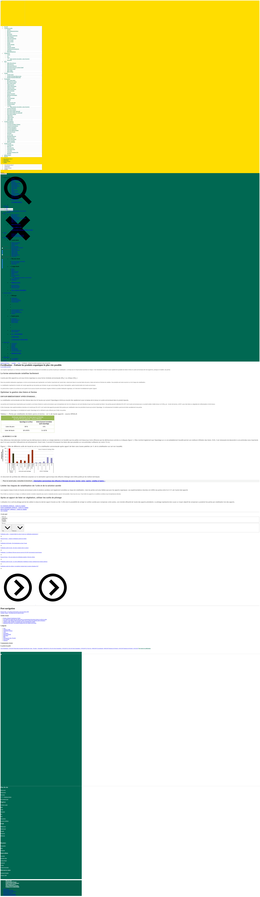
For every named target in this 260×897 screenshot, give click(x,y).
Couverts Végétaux (7, 292)
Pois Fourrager (14, 248)
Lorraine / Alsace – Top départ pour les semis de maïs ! (12, 613)
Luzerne (13, 276)
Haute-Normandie (7, 634)
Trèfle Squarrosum (15, 254)
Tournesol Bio (14, 348)
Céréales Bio (14, 343)
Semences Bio (6, 342)
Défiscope (3, 835)
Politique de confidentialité (12, 886)
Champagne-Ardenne (7, 630)
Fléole (12, 273)
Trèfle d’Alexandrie (15, 250)
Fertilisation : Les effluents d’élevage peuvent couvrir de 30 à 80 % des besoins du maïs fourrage (21, 552)
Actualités (13, 363)
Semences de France (5, 363)
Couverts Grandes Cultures (17, 309)
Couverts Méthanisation (16, 312)
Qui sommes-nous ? (11, 884)
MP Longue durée (15, 287)
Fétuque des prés (15, 271)
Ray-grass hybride (15, 262)
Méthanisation (6, 357)
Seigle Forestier (14, 322)
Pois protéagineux (11, 51)
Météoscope (3, 826)
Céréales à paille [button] (6, 177)
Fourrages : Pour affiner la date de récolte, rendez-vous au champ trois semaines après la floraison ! (24, 620)
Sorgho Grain (14, 233)
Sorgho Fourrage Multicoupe (14, 77)
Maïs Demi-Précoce (15, 217)
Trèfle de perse (14, 252)
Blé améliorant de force (12, 31)
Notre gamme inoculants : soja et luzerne (19, 58)
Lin (6, 208)
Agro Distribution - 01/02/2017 (7, 648)
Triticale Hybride (15, 193)
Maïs (5, 61)
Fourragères (5, 237)
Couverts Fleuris (14, 301)
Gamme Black (4, 860)
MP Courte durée (15, 285)
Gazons (4, 360)
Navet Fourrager (14, 246)
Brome (12, 269)
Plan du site (3, 790)
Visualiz (2, 831)
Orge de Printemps (15, 185)
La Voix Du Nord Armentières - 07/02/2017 (57, 648)
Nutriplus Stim (4, 858)
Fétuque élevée (14, 272)
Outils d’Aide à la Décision (12, 883)
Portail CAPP (4, 875)
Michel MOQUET (14, 509)
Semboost (3, 863)
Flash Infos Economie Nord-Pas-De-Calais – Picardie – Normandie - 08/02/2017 (31, 648)
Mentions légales (7, 797)
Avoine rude (14, 318)
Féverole (13, 195)
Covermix (3, 856)
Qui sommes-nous (4, 799)
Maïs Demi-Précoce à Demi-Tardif (18, 218)
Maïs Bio (13, 347)
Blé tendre (13, 182)
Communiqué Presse (11, 882)
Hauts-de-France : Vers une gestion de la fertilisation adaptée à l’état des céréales (18, 557)
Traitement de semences (13, 49)
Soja (8, 57)
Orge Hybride (14, 184)
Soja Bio (13, 345)
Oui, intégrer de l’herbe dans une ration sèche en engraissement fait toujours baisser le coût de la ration (25, 619)
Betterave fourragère (12, 95)
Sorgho (6, 73)
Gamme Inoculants (5, 867)
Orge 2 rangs (14, 187)
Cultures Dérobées (15, 299)
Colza (7, 207)
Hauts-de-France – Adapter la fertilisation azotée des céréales (13, 538)
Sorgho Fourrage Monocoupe (17, 235)
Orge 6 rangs (14, 188)
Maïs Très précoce (15, 214)
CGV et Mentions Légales (12, 885)
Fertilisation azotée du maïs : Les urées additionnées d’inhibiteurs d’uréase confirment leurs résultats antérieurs (24, 561)
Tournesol (9, 60)
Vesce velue (13, 256)
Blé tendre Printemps (15, 183)
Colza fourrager (14, 243)
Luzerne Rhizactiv (15, 278)
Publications (3, 792)
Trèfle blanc (13, 280)
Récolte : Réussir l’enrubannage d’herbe (11, 618)
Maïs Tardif (13, 220)
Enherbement (14, 298)
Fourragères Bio (14, 349)
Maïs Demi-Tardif (15, 219)
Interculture (5, 635)
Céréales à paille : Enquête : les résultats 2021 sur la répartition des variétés (19, 621)
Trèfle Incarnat (14, 253)
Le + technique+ (14, 358)
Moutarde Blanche (15, 319)
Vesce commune (14, 331)
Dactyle (13, 270)
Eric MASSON (13, 506)
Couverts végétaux (5, 821)
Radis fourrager (14, 321)
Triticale (13, 192)
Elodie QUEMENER (14, 507)
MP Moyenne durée (15, 286)
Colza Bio (13, 344)
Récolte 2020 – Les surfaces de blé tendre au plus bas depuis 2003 (15, 611)
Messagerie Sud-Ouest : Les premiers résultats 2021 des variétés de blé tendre (19, 623)
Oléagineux (5, 206)
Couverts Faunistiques (16, 300)
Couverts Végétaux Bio (12, 152)
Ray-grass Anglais (15, 275)
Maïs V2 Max (10, 71)
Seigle (12, 189)
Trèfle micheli (14, 251)
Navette (13, 245)
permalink (5, 510)
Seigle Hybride (14, 190)
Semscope (3, 833)
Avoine (12, 178)
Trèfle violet (14, 263)
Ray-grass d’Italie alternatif (17, 247)
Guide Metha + (14, 359)
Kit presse (3, 794)
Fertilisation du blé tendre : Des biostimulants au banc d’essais (14, 543)
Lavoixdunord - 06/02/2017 (103, 648)
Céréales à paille (6, 629)
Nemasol (13, 313)
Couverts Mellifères (15, 311)
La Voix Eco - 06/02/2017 (91, 648)
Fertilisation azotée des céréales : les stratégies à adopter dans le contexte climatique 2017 (19, 566)
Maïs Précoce (14, 215)
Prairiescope (3, 828)
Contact (5, 162)
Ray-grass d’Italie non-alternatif (18, 261)
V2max (2, 865)
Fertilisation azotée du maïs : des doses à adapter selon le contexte (15, 547)
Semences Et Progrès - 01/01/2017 (116, 648)
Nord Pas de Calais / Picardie (9, 638)
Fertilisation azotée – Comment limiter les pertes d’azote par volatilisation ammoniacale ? (19, 534)
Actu (19, 363)
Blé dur (13, 181)
